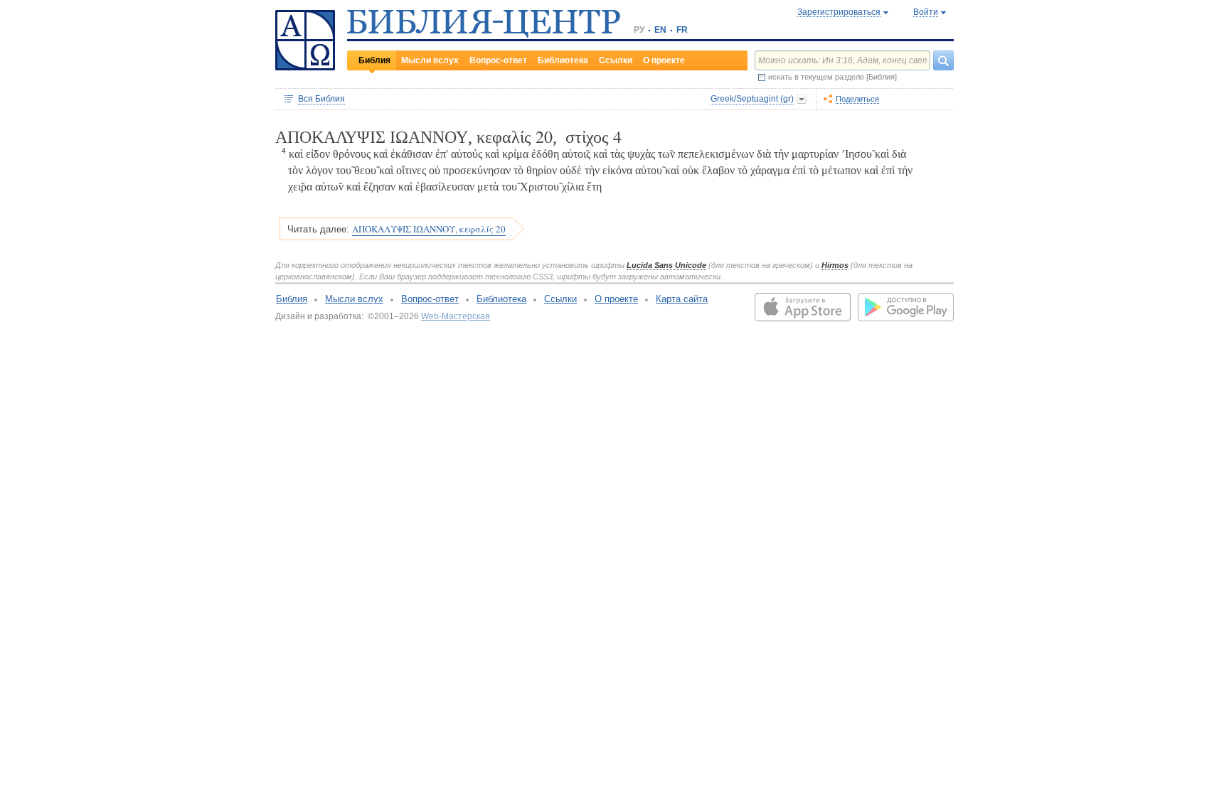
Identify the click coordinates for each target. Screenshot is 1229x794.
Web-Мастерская (455, 316)
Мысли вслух (430, 60)
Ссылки (615, 60)
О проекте (664, 60)
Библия (374, 60)
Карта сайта (682, 299)
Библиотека (563, 60)
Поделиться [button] (857, 99)
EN (660, 30)
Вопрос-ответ (498, 60)
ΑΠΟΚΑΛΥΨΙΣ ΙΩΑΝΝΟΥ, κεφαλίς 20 (429, 228)
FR (682, 30)
